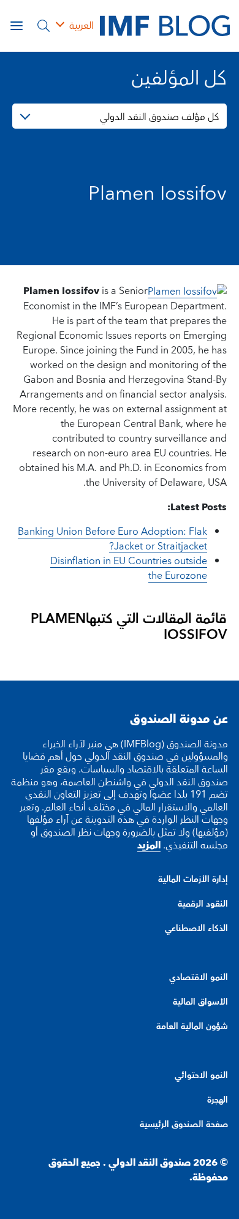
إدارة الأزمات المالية (193, 880)
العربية (81, 25)
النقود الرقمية (203, 904)
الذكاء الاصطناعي (196, 929)
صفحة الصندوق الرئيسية (184, 1125)
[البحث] (43, 25)
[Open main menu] (16, 25)
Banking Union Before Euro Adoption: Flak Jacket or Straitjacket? (112, 539)
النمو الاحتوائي (201, 1076)
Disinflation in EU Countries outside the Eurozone (128, 568)
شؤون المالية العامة (192, 1027)
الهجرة (217, 1100)
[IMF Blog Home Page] (165, 25)
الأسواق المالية (200, 1002)
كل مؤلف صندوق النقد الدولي (159, 117)
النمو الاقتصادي (198, 978)
